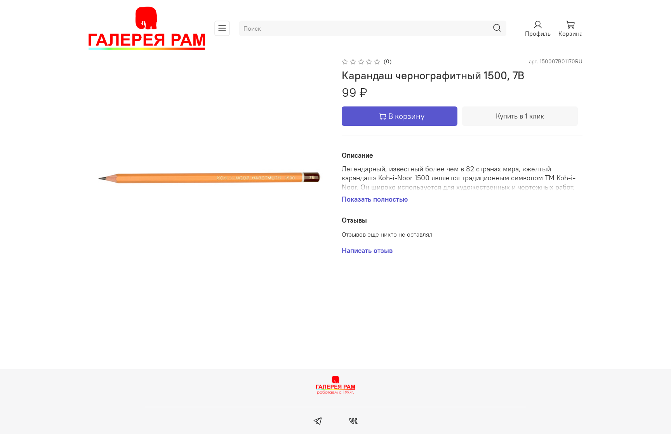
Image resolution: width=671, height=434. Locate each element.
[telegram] (318, 422)
